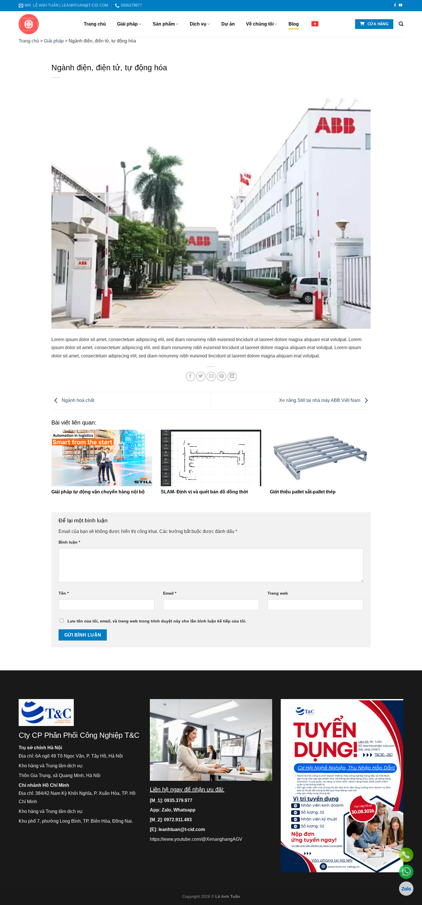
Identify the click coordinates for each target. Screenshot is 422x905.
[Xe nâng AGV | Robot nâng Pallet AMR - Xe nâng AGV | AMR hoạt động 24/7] (47, 24)
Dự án (228, 24)
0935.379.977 (178, 800)
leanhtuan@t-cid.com (181, 829)
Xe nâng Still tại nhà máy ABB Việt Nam (320, 400)
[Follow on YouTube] (400, 5)
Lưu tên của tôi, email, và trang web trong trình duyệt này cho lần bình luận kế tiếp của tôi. (156, 621)
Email (169, 593)
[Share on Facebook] (190, 376)
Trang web (278, 593)
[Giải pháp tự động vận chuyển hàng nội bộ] (101, 458)
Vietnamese (316, 24)
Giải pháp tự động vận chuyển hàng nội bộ (98, 491)
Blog (294, 24)
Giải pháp (127, 24)
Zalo (166, 809)
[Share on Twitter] (201, 376)
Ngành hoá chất (77, 400)
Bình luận (69, 542)
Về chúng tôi (260, 24)
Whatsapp (184, 809)
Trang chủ (95, 24)
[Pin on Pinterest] (221, 376)
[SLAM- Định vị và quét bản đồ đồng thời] (211, 458)
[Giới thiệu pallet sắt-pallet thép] (320, 458)
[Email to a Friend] (211, 376)
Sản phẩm (164, 24)
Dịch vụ (198, 24)
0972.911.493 (178, 819)
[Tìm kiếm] (401, 24)
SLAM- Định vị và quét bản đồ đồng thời (204, 491)
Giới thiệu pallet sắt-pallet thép (303, 491)
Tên (64, 593)
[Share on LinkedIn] (232, 376)
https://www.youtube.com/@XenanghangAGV (196, 839)
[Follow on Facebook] (395, 5)
